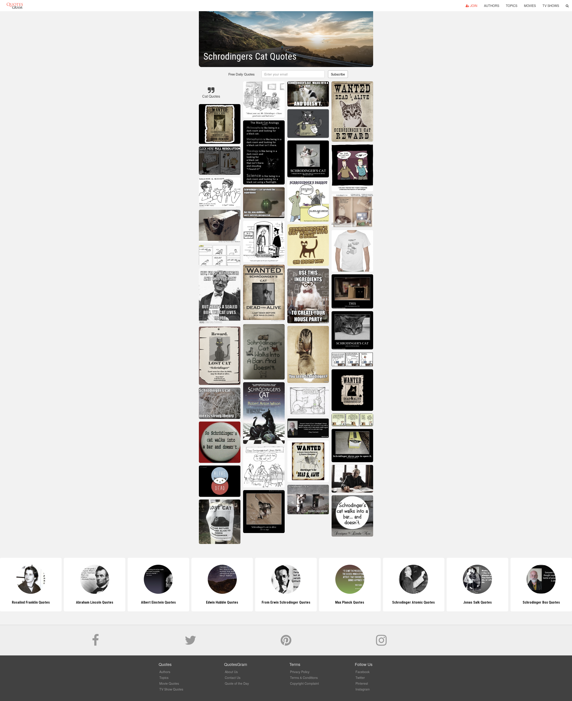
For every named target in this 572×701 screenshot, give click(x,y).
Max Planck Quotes (286, 602)
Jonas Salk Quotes (413, 602)
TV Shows (551, 5)
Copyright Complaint (304, 683)
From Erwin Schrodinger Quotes (222, 602)
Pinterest (361, 683)
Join (473, 5)
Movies (530, 5)
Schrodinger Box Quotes (477, 602)
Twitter (360, 677)
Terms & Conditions (304, 677)
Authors (491, 5)
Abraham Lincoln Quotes (30, 602)
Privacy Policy (299, 672)
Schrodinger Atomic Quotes (349, 602)
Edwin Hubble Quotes (158, 602)
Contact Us (232, 677)
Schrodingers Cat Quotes (541, 602)
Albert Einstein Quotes (94, 602)
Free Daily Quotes (241, 74)
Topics (511, 5)
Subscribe (338, 74)
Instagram (362, 689)
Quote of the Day (237, 683)
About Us (231, 672)
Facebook (362, 672)
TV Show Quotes (171, 689)
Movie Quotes (169, 683)
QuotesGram (15, 5)
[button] (567, 5)
